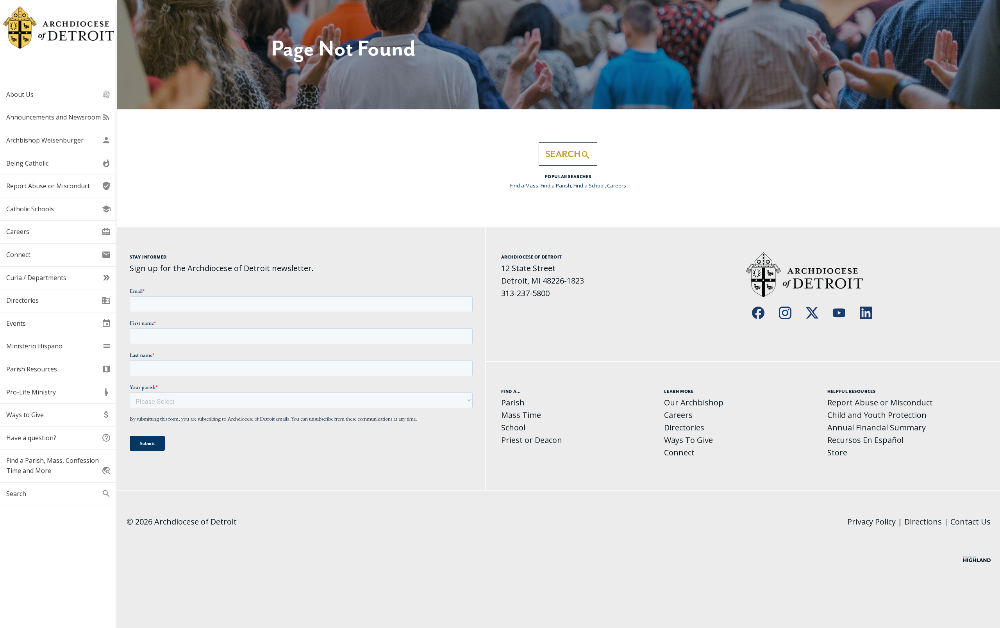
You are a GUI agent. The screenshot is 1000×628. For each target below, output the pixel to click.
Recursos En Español (865, 440)
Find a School (589, 185)
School (513, 427)
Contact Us (970, 521)
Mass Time (521, 415)
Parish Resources (58, 369)
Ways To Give (688, 440)
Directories (58, 300)
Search (58, 493)
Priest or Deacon (531, 440)
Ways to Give (58, 414)
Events (58, 323)
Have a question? (58, 437)
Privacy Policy (871, 521)
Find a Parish (556, 185)
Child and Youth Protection (877, 415)
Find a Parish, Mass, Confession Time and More (58, 465)
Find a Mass (524, 185)
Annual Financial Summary (876, 427)
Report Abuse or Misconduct (58, 186)
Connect (58, 254)
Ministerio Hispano (58, 346)
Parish (513, 402)
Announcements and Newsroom (58, 117)
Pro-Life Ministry (58, 392)
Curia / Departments (58, 277)
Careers (58, 231)
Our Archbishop (693, 402)
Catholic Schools (58, 209)
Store (837, 452)
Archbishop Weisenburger (58, 140)
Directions (923, 521)
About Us (58, 94)
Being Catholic (58, 163)
